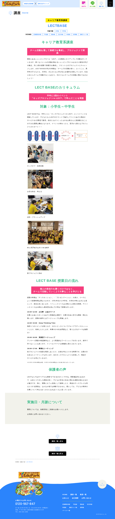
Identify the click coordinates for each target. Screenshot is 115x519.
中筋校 (64, 507)
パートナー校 (66, 510)
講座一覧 (101, 6)
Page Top (102, 485)
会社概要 (75, 498)
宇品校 (75, 504)
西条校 (82, 504)
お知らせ (65, 498)
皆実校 (82, 507)
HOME (64, 494)
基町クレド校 (73, 507)
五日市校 (89, 504)
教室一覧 (83, 494)
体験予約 (84, 7)
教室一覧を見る (57, 453)
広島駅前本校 (66, 504)
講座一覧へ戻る (57, 441)
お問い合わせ (86, 498)
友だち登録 (92, 7)
